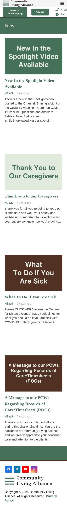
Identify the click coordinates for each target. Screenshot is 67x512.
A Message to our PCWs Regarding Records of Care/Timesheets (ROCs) (28, 403)
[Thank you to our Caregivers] (33, 156)
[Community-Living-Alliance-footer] (33, 481)
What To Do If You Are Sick (30, 297)
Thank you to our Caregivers (31, 196)
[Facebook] (8, 469)
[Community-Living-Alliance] (18, 3)
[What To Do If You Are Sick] (33, 256)
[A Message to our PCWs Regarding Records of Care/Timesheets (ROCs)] (33, 357)
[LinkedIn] (17, 469)
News (9, 93)
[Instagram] (34, 469)
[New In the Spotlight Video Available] (33, 40)
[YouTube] (25, 469)
